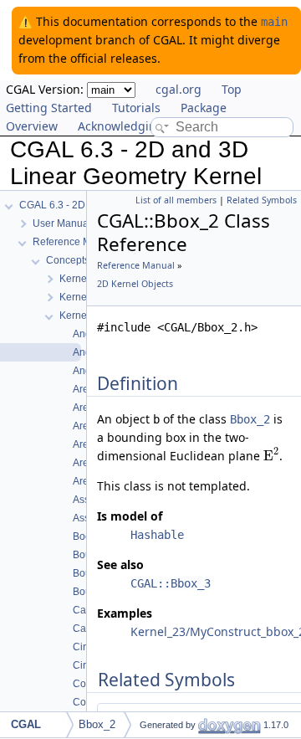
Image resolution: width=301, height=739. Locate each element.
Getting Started (49, 107)
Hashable (157, 534)
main (274, 21)
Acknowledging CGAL (137, 126)
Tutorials (136, 107)
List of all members (176, 200)
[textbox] (271, 456)
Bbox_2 (250, 419)
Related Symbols (262, 200)
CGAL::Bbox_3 (170, 583)
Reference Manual (136, 265)
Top (232, 89)
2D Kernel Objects (135, 284)
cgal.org (179, 89)
